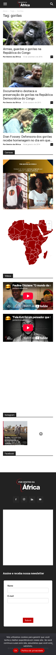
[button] (5, 4)
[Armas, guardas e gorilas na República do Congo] (28, 33)
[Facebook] (16, 499)
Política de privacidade (32, 650)
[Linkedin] (32, 499)
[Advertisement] (28, 379)
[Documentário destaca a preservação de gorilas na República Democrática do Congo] (28, 75)
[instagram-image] (15, 433)
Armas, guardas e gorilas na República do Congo (22, 51)
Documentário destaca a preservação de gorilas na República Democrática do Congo (28, 94)
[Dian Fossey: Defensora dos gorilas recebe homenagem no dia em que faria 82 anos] (28, 120)
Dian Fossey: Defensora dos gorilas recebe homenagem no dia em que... (27, 138)
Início (5, 11)
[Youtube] (40, 499)
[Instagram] (24, 499)
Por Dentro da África (12, 57)
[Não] (52, 644)
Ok (15, 650)
